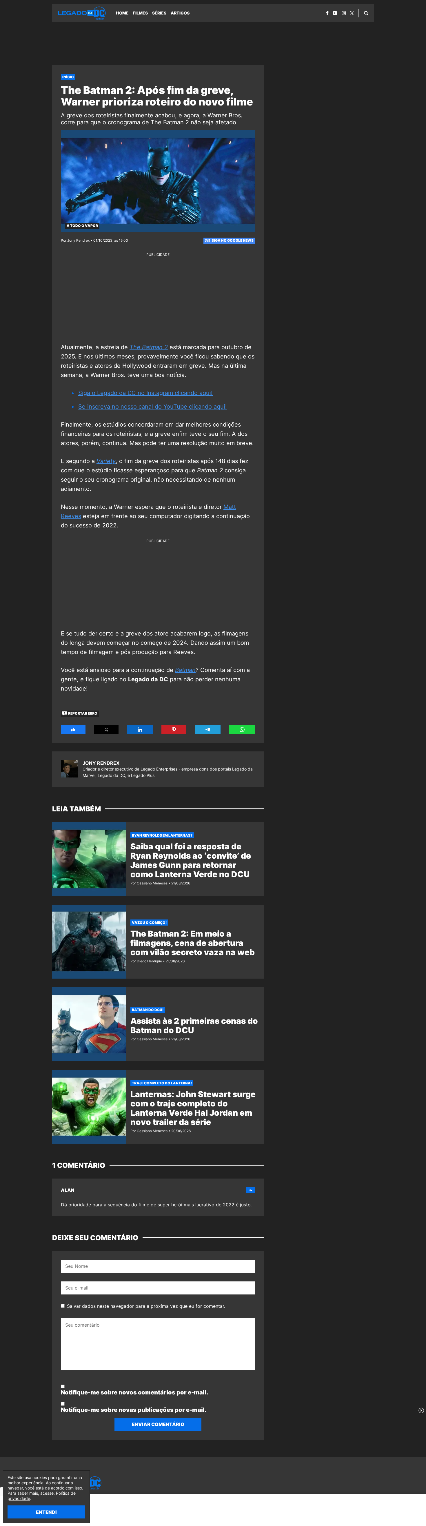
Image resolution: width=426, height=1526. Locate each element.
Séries (159, 12)
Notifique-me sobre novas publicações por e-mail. (133, 1409)
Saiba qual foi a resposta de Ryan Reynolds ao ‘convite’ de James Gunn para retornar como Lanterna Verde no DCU (190, 860)
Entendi (46, 1512)
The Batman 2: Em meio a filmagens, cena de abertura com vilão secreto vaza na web (192, 943)
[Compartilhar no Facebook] (73, 729)
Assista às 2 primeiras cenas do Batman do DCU (194, 1025)
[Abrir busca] (366, 13)
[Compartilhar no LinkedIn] (140, 729)
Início (68, 77)
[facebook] (327, 13)
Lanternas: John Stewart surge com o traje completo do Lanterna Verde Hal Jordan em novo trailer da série (193, 1108)
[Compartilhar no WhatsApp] (242, 729)
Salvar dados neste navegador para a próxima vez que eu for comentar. (146, 1306)
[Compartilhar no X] (106, 729)
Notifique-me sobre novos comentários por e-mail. (134, 1392)
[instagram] (344, 13)
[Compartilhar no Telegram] (208, 729)
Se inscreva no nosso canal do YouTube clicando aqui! (152, 406)
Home (122, 12)
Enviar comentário (158, 1424)
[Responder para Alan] (250, 1190)
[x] (352, 13)
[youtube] (335, 13)
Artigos (180, 12)
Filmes (140, 12)
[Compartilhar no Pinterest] (173, 729)
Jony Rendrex (101, 763)
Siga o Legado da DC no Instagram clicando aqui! (145, 392)
